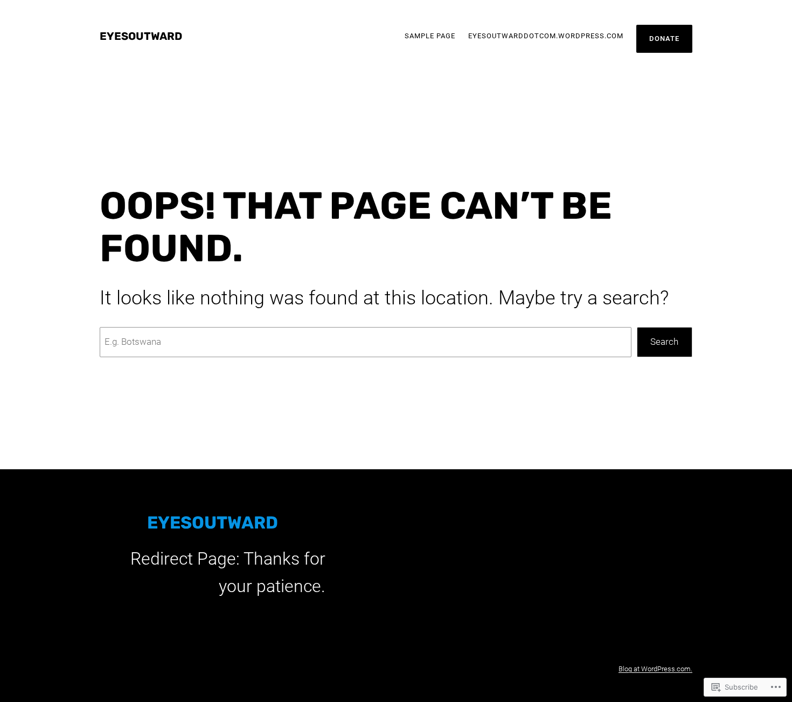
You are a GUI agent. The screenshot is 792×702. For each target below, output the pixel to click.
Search (664, 341)
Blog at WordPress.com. (655, 669)
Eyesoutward (141, 36)
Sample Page (430, 36)
